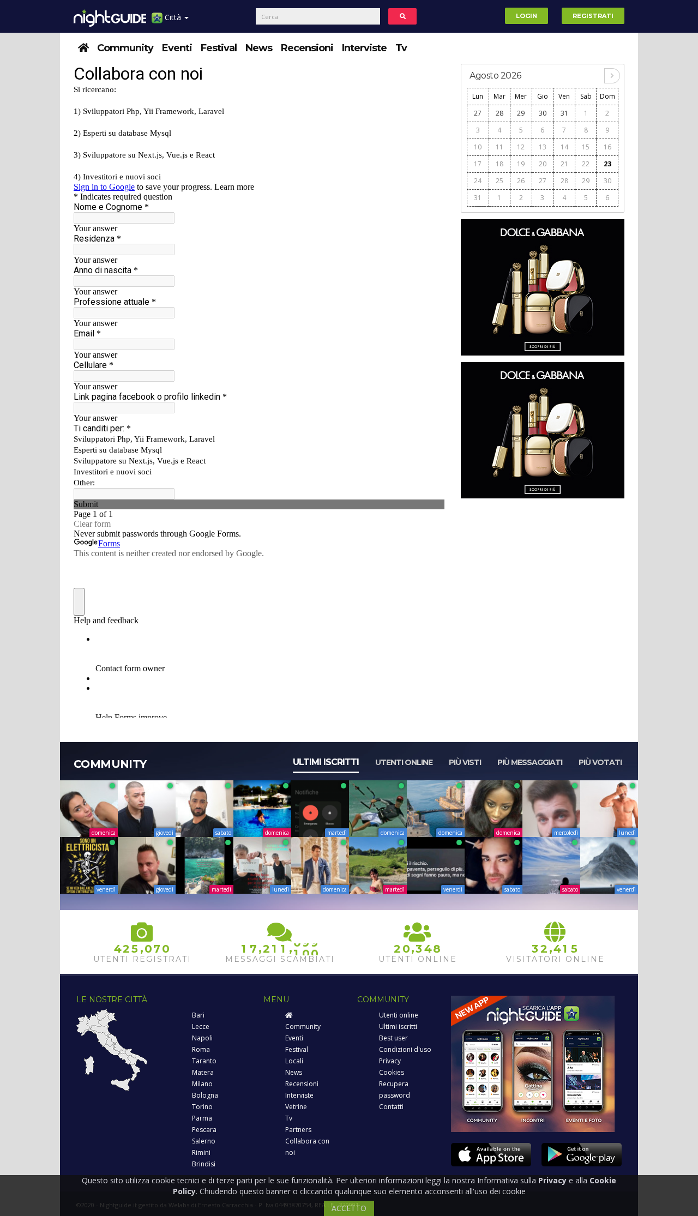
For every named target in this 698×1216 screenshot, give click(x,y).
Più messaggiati (529, 762)
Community (125, 48)
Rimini (201, 1152)
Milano (202, 1083)
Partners (298, 1129)
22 (585, 163)
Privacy (390, 1060)
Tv (401, 48)
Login (526, 16)
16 (607, 147)
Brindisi (203, 1164)
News (258, 48)
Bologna (205, 1095)
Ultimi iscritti (326, 762)
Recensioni (307, 48)
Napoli (202, 1038)
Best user (393, 1038)
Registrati (593, 16)
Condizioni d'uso (405, 1049)
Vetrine (296, 1106)
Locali (294, 1060)
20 (542, 163)
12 (521, 147)
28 (499, 113)
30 (542, 113)
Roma (201, 1049)
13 (542, 147)
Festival (219, 48)
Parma (202, 1118)
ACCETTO (349, 1208)
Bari (198, 1015)
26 (521, 180)
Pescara (204, 1129)
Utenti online (403, 762)
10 (478, 147)
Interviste (364, 48)
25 (499, 180)
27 (478, 113)
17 (478, 163)
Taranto (204, 1060)
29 (521, 113)
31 (564, 113)
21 (564, 163)
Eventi (177, 48)
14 (564, 147)
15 (585, 147)
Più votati (600, 762)
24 (478, 180)
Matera (203, 1072)
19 (521, 163)
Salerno (203, 1141)
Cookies (391, 1072)
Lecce (200, 1026)
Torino (202, 1106)
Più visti (465, 762)
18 (499, 163)
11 (499, 147)
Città (173, 17)
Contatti (391, 1106)
